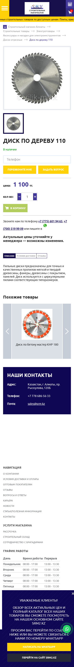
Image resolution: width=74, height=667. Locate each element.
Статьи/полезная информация (22, 511)
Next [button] (67, 331)
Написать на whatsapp (39, 646)
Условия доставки (26, 256)
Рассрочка (9, 531)
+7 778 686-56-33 (39, 396)
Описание (9, 256)
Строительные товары (16, 31)
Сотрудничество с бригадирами (23, 542)
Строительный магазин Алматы (26, 26)
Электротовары (45, 31)
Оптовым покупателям (17, 484)
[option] (37, 78)
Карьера (8, 500)
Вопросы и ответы (14, 495)
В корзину (17, 208)
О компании (11, 473)
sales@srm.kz (36, 403)
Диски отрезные (12, 39)
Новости (8, 506)
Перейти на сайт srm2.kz (39, 657)
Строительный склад (16, 536)
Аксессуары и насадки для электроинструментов (32, 35)
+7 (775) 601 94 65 (50, 221)
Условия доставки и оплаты (21, 479)
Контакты (9, 516)
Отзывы (42, 256)
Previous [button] (7, 331)
